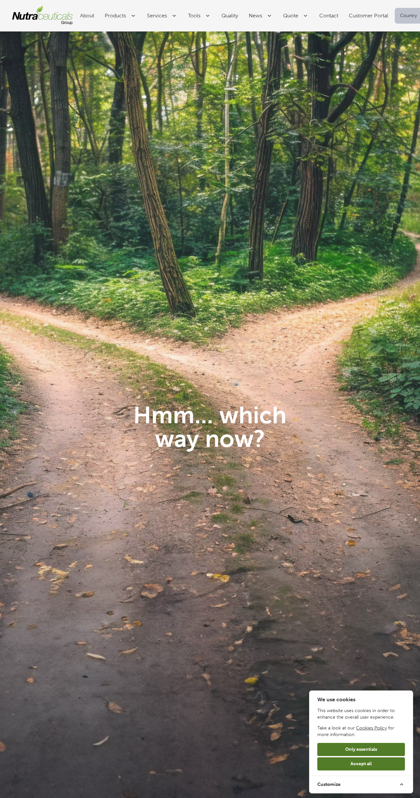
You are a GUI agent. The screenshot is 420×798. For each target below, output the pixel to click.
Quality (229, 15)
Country (408, 15)
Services (157, 15)
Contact (328, 15)
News (255, 15)
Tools (194, 15)
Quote (290, 15)
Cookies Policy (371, 728)
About (87, 15)
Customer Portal (368, 15)
